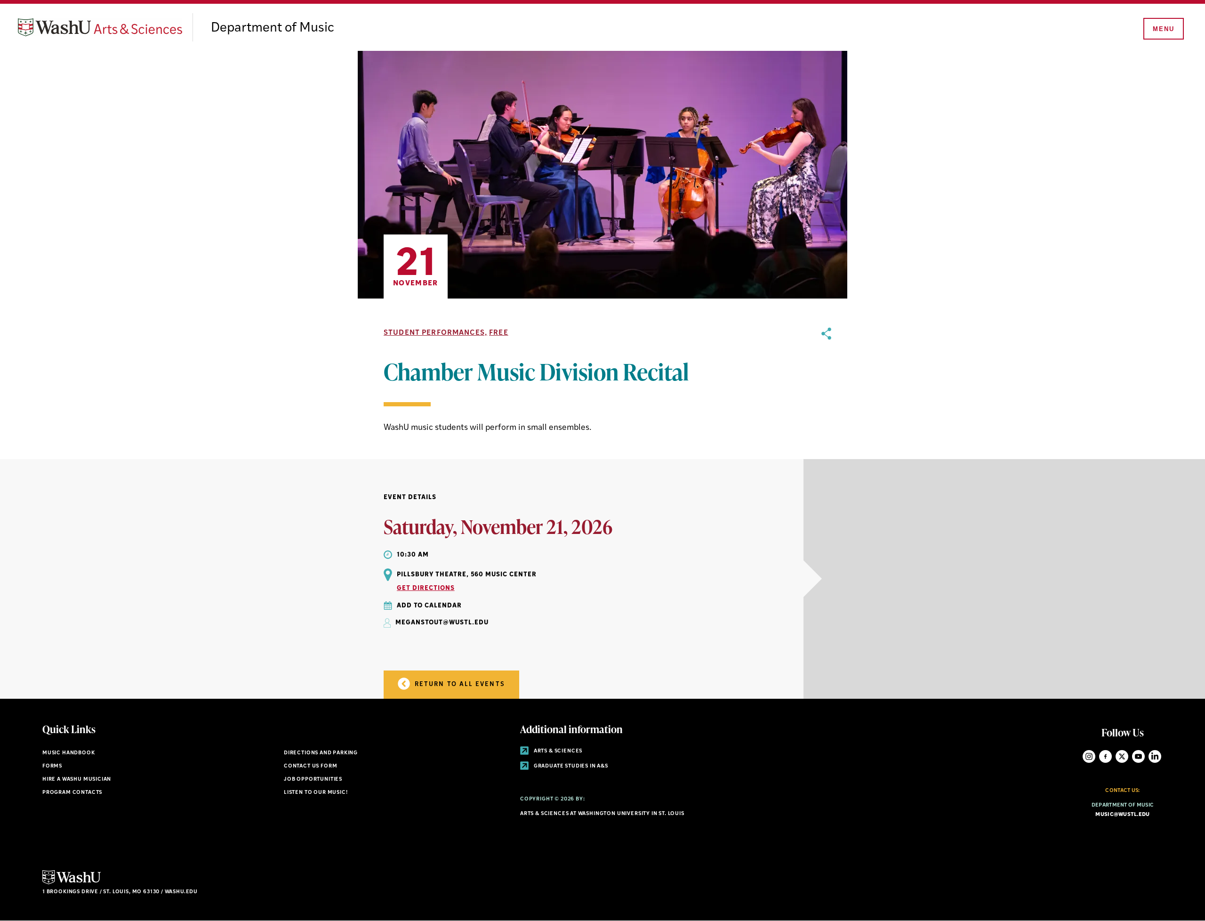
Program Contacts (72, 792)
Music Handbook (68, 753)
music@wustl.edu (1122, 814)
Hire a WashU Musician (76, 779)
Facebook (1105, 756)
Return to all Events (458, 684)
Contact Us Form (310, 766)
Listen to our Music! (316, 792)
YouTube (1138, 756)
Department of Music (272, 28)
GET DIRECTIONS (426, 588)
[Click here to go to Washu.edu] (71, 883)
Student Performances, (435, 333)
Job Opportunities (313, 779)
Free (498, 333)
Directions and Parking (321, 753)
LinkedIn (1155, 756)
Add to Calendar (429, 606)
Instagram (1089, 756)
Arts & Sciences (557, 751)
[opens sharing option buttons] (826, 381)
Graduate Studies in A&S (570, 766)
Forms (52, 766)
